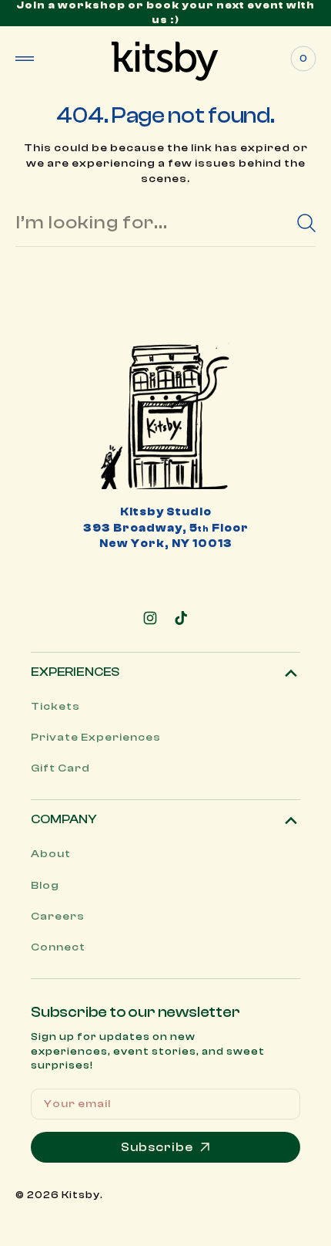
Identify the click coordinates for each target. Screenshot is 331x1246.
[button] (24, 58)
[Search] (306, 223)
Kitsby (81, 1194)
